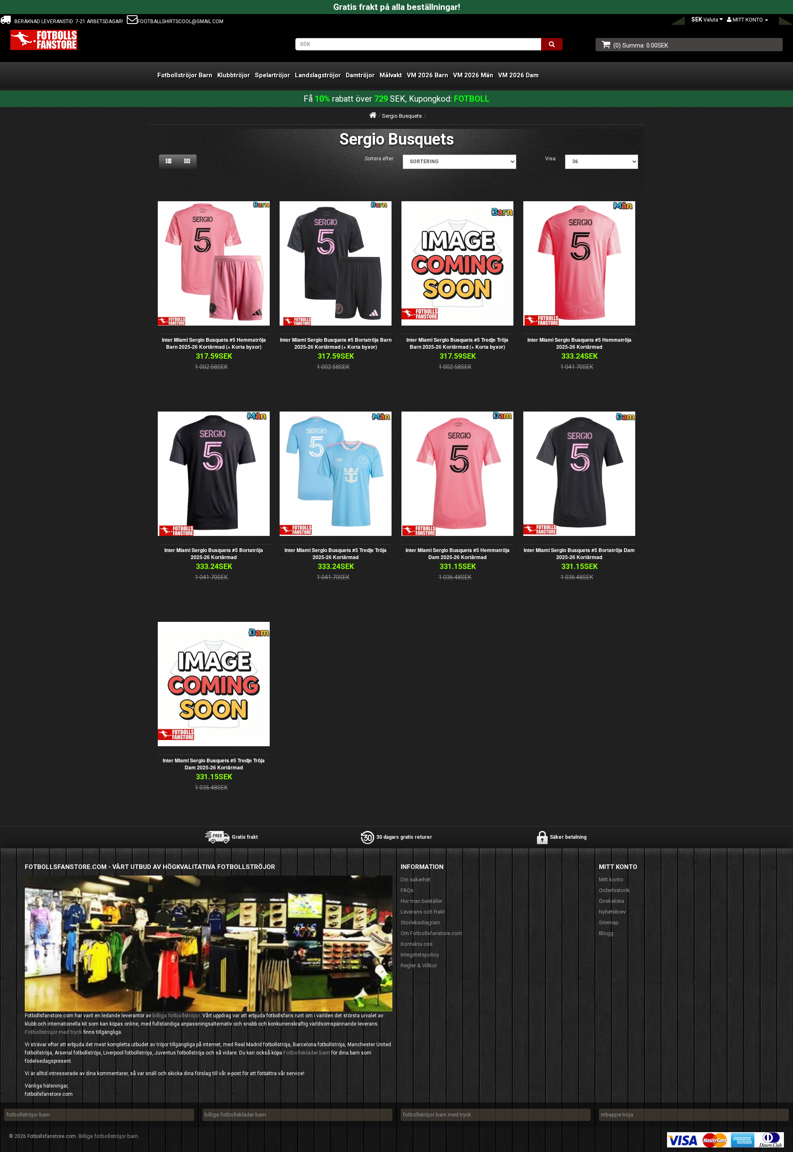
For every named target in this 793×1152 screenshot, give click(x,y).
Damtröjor (360, 75)
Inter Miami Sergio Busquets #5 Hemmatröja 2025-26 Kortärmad (579, 343)
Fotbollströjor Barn (184, 75)
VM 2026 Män (473, 75)
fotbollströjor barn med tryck (437, 1115)
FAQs (407, 890)
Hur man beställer (421, 901)
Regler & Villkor (419, 965)
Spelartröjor (272, 75)
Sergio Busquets (402, 116)
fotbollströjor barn (28, 1115)
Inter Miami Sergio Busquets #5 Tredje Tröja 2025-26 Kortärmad (336, 553)
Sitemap (609, 922)
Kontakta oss (416, 944)
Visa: (551, 159)
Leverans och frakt (423, 912)
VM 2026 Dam (518, 75)
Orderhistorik (614, 890)
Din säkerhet (415, 879)
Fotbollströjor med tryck (53, 1032)
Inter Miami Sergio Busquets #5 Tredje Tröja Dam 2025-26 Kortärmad (214, 764)
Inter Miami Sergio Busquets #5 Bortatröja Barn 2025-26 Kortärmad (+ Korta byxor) (336, 343)
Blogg (606, 933)
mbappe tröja (617, 1115)
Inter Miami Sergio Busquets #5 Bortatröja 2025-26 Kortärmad (213, 553)
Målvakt (391, 75)
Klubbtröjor (233, 75)
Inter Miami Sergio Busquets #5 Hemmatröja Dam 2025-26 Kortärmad (458, 553)
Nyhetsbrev (612, 912)
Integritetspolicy (420, 955)
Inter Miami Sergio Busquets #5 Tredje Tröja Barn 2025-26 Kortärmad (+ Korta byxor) (457, 343)
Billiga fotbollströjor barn (108, 1136)
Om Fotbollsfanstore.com (431, 933)
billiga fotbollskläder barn (235, 1115)
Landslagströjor (318, 75)
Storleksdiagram (420, 922)
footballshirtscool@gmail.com (180, 21)
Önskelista (611, 901)
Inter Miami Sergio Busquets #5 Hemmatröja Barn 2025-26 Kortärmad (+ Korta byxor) (214, 343)
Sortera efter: (379, 159)
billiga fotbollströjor (176, 1015)
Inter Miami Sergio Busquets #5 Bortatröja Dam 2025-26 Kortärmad (579, 553)
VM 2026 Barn (427, 75)
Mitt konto (611, 879)
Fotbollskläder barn (306, 1053)
